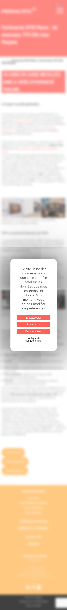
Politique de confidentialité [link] (33, 339)
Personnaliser (33, 331)
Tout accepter (33, 317)
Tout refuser (33, 324)
